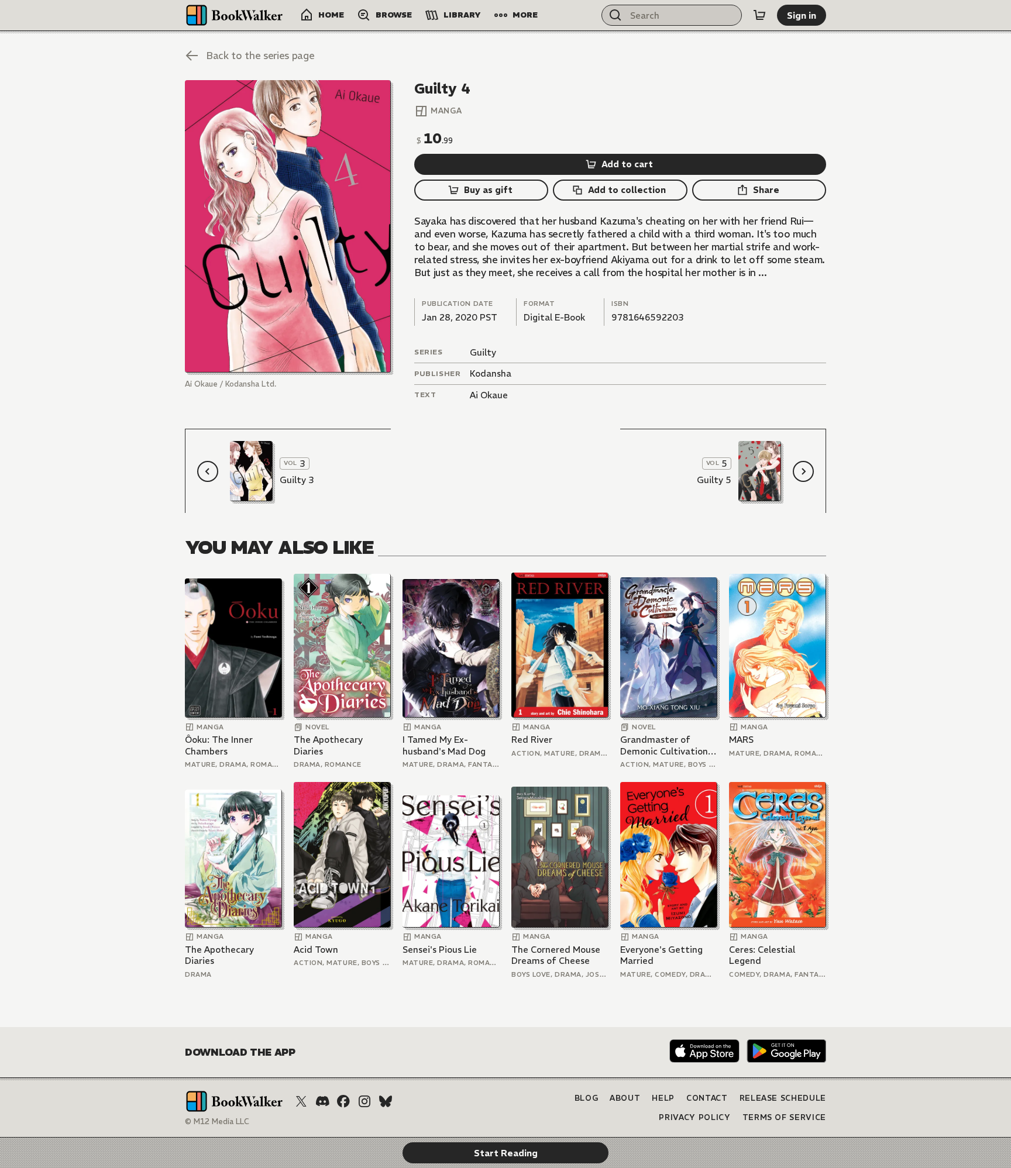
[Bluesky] (386, 1101)
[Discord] (322, 1101)
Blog (587, 1098)
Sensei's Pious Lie (440, 949)
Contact (707, 1098)
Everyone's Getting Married (661, 955)
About (625, 1098)
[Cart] (759, 15)
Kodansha (490, 373)
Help (663, 1098)
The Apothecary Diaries (328, 745)
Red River (531, 739)
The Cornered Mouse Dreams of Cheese (555, 955)
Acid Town (316, 949)
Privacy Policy (694, 1117)
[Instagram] (364, 1101)
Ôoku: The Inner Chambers (219, 745)
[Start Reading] (288, 226)
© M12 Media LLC (217, 1121)
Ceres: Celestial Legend (762, 955)
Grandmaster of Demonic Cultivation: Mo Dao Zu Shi (665, 745)
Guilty (483, 352)
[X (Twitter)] (301, 1101)
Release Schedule (783, 1098)
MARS (741, 739)
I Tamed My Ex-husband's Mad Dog (444, 745)
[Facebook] (343, 1101)
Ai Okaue (489, 395)
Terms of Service (784, 1117)
